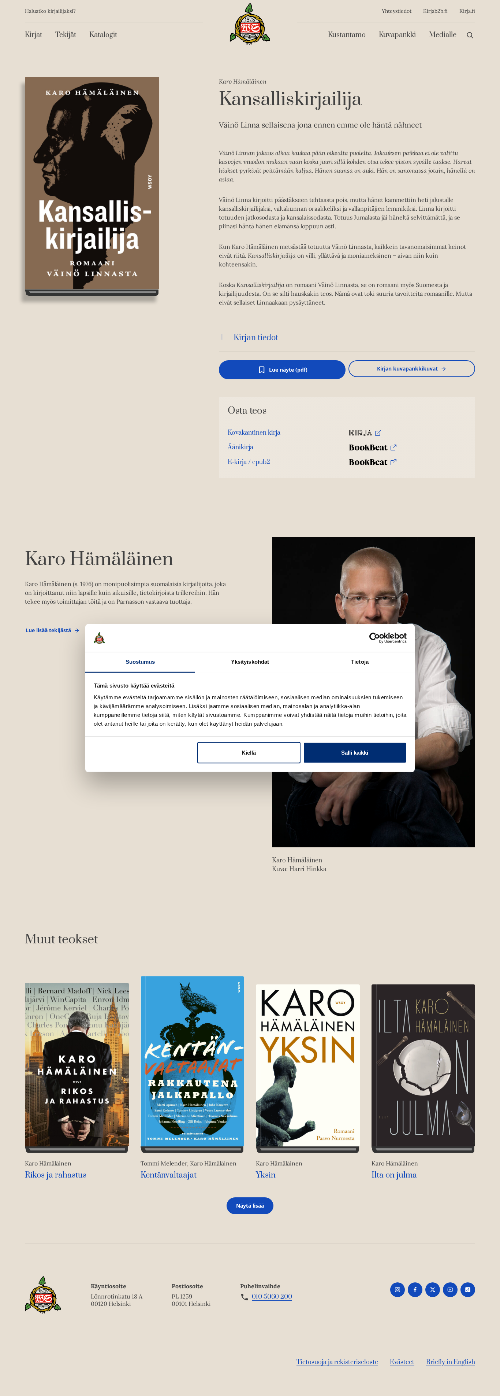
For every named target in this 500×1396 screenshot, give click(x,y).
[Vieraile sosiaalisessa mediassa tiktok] (467, 1289)
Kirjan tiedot (256, 338)
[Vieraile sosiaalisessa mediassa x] (432, 1289)
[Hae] (470, 35)
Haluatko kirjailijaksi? (50, 11)
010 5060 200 (272, 1297)
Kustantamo (347, 35)
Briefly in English (450, 1362)
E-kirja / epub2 (249, 463)
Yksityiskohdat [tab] (250, 662)
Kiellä (249, 752)
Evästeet (402, 1362)
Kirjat (33, 35)
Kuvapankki (397, 35)
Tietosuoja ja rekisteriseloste (337, 1362)
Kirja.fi (467, 11)
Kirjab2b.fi (435, 11)
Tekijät (65, 35)
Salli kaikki (354, 752)
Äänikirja (240, 449)
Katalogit (103, 35)
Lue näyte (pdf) (288, 372)
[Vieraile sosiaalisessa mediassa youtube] (450, 1289)
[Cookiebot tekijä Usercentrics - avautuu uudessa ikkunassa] (375, 638)
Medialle (442, 35)
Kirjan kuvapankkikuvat (407, 368)
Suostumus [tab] (140, 662)
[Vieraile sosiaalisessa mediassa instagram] (397, 1289)
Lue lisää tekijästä (48, 632)
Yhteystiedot (396, 11)
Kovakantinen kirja (254, 434)
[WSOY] (250, 24)
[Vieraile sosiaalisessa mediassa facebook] (415, 1289)
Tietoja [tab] (360, 662)
